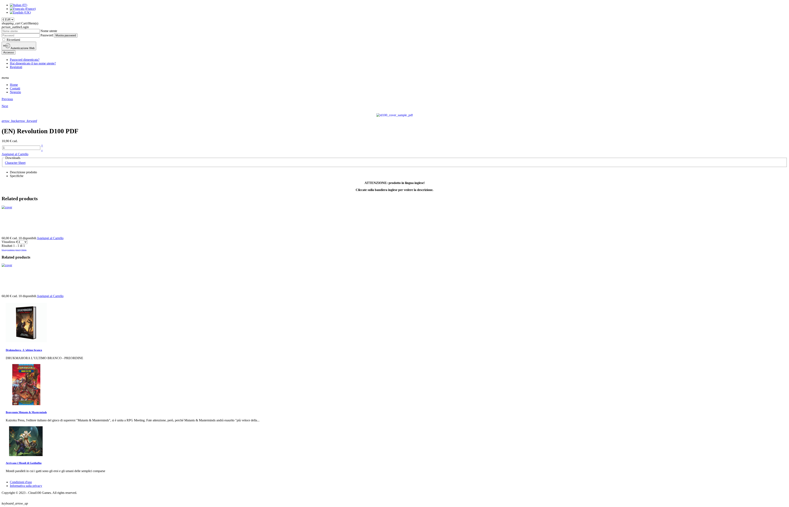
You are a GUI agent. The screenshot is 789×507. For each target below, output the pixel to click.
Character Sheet (15, 162)
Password (46, 35)
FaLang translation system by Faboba (14, 250)
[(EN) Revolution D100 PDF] (394, 115)
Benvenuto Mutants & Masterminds (26, 412)
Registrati (16, 67)
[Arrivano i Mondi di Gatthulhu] (26, 455)
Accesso (8, 52)
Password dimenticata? (24, 59)
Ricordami (13, 39)
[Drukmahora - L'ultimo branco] (26, 342)
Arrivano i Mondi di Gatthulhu (24, 462)
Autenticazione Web (22, 48)
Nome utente (48, 31)
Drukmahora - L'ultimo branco (24, 350)
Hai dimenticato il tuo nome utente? (33, 63)
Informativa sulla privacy (26, 485)
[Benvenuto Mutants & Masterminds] (26, 404)
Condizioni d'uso (21, 482)
